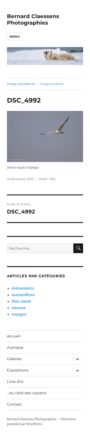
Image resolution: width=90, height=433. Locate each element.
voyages (19, 314)
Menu (14, 36)
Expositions (17, 370)
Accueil (13, 336)
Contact (14, 404)
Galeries (14, 359)
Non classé (21, 301)
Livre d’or (15, 381)
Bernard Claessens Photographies (33, 19)
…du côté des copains (26, 393)
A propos (15, 347)
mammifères (23, 294)
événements (23, 288)
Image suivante (51, 84)
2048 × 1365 (47, 179)
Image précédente (21, 84)
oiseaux (19, 307)
